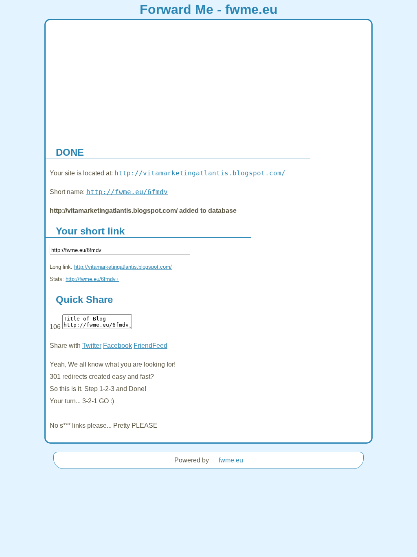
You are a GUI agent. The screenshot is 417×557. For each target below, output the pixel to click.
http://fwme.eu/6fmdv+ (92, 279)
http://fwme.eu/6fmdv (127, 192)
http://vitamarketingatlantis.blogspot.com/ (199, 173)
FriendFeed (150, 345)
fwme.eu (231, 460)
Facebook (117, 345)
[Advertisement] (208, 81)
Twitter (91, 345)
